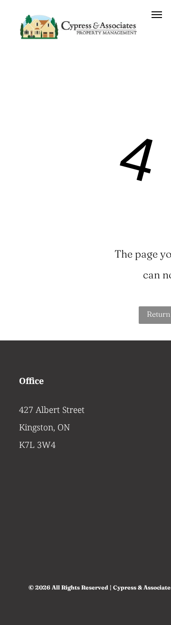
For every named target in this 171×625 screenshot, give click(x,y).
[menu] (156, 14)
